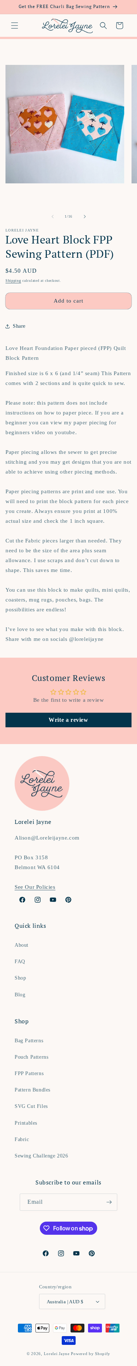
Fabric (22, 1139)
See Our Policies (35, 887)
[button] (15, 25)
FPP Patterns (29, 1073)
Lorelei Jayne (57, 1353)
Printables (26, 1123)
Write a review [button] (68, 720)
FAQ (20, 961)
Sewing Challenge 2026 (41, 1156)
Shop (20, 978)
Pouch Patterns (31, 1057)
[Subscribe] (109, 1202)
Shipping (13, 281)
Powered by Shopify (90, 1353)
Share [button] (19, 326)
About (21, 945)
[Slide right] (85, 217)
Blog (20, 994)
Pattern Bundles (32, 1090)
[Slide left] (53, 217)
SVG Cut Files (31, 1106)
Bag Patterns (29, 1040)
